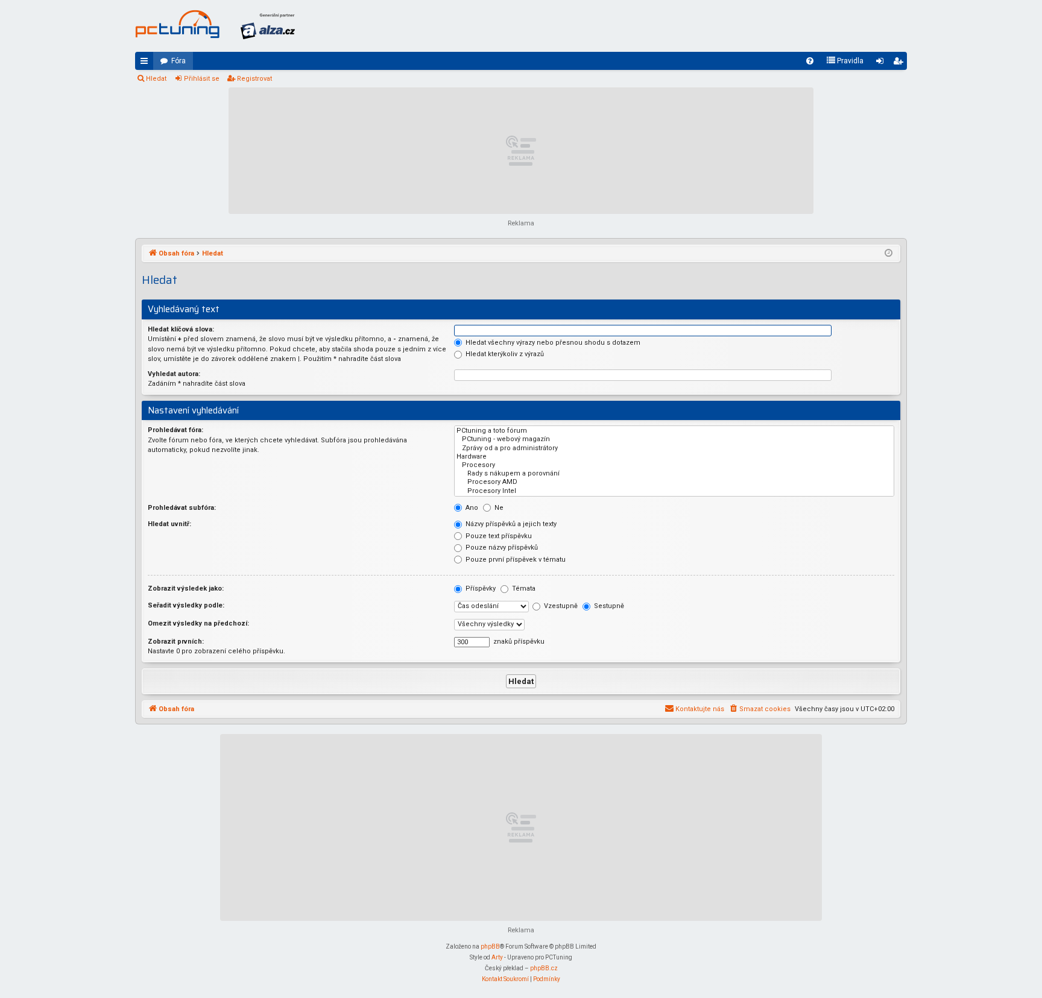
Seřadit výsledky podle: (186, 605)
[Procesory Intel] (674, 491)
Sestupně (608, 606)
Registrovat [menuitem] (900, 63)
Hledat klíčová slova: (181, 329)
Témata (522, 588)
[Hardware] (674, 457)
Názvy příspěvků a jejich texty (510, 524)
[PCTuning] (177, 24)
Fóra (178, 61)
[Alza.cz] (268, 26)
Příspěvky (480, 588)
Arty (497, 957)
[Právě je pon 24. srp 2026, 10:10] (888, 253)
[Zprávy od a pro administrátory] (674, 448)
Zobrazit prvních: (176, 641)
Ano (471, 508)
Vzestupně (560, 606)
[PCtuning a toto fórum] (674, 431)
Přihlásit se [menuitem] (882, 63)
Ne (498, 508)
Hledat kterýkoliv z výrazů (504, 354)
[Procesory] (674, 465)
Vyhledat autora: (174, 374)
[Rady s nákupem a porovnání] (674, 473)
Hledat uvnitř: (169, 524)
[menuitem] (810, 61)
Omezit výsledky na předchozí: (198, 623)
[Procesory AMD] (674, 482)
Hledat (156, 79)
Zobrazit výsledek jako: (186, 588)
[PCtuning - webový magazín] (674, 439)
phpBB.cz (544, 968)
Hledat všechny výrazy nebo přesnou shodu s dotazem (552, 343)
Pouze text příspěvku (498, 536)
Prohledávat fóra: (175, 430)
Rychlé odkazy (146, 63)
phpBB (490, 946)
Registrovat (254, 79)
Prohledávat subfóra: (182, 508)
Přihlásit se (201, 79)
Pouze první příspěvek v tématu (515, 559)
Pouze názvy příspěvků (501, 547)
